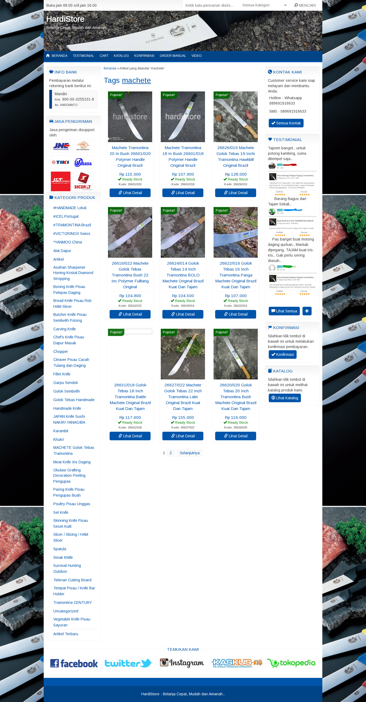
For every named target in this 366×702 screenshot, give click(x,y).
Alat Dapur (62, 251)
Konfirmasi (144, 56)
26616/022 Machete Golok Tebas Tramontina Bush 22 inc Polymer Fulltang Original (130, 275)
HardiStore (65, 18)
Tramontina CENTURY (72, 602)
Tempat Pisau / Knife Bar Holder (74, 591)
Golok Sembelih (66, 391)
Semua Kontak (288, 123)
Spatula (59, 549)
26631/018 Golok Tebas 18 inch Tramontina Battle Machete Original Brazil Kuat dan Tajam (130, 397)
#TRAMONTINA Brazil (72, 225)
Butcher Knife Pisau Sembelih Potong (70, 317)
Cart (104, 56)
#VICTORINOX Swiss (71, 233)
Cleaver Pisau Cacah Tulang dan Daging (71, 362)
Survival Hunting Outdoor (67, 568)
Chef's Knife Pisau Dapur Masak (68, 340)
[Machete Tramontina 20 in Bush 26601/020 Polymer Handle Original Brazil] (130, 139)
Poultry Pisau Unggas (71, 504)
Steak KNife (63, 557)
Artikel (58, 259)
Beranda (59, 56)
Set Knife (60, 512)
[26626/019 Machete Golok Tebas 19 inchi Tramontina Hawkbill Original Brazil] (236, 139)
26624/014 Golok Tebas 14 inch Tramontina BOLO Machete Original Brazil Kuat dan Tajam (183, 275)
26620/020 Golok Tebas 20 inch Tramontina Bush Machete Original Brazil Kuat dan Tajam (235, 397)
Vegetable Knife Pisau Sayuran (71, 622)
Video (197, 56)
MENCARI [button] (307, 5)
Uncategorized (65, 611)
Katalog (121, 56)
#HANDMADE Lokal (69, 208)
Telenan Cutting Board (72, 580)
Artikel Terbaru (65, 634)
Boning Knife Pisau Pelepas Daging (69, 290)
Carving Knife (64, 329)
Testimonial (83, 56)
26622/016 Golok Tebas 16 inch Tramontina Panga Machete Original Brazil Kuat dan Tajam (235, 275)
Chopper (60, 351)
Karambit (60, 431)
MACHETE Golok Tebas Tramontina (73, 450)
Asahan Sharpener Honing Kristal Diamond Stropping (73, 273)
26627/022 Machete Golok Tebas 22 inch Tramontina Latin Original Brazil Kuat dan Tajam (183, 397)
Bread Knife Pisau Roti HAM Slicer (72, 303)
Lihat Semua (286, 311)
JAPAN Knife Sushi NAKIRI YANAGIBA (69, 419)
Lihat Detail (132, 193)
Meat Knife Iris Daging (72, 462)
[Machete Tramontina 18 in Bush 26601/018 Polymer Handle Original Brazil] (183, 139)
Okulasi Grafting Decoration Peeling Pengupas (69, 475)
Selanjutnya (190, 453)
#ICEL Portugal (66, 216)
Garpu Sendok (65, 382)
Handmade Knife (67, 408)
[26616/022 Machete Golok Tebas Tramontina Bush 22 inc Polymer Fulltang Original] (130, 255)
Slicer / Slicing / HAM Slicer (70, 537)
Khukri (58, 439)
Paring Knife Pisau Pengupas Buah (68, 492)
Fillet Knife (61, 374)
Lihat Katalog (286, 398)
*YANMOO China (67, 242)
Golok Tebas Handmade (74, 400)
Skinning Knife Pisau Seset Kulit (70, 523)
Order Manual (173, 56)
